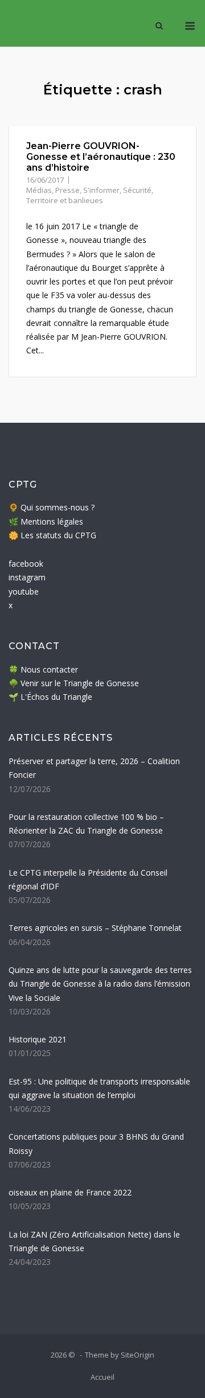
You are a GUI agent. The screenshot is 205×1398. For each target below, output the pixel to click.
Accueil (102, 1377)
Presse (67, 190)
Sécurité (137, 190)
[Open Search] (159, 27)
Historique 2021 (38, 1039)
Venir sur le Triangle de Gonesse (79, 683)
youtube (24, 591)
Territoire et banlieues (64, 200)
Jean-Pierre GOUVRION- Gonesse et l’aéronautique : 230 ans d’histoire (100, 157)
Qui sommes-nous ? (57, 507)
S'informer (101, 190)
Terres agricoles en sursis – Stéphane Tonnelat (95, 927)
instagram (27, 577)
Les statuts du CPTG (58, 535)
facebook (26, 563)
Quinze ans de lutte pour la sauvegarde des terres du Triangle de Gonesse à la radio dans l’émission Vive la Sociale (100, 983)
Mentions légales (51, 521)
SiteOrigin (137, 1355)
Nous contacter (49, 669)
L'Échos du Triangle (56, 696)
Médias (39, 190)
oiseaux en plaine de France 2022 (70, 1192)
